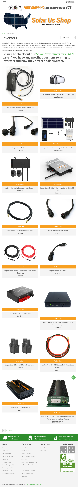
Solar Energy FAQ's (8, 465)
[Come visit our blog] (65, 451)
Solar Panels (25, 450)
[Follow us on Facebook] (62, 448)
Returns (5, 459)
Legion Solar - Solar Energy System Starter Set (58, 148)
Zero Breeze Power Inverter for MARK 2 (20, 108)
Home (4, 34)
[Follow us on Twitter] (65, 448)
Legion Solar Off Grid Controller (20, 313)
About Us (5, 450)
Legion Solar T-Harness (20, 148)
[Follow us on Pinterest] (69, 448)
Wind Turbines (26, 453)
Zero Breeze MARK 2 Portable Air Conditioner (58, 94)
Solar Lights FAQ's (8, 468)
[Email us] (73, 451)
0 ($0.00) (71, 2)
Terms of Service (7, 456)
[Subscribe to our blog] (69, 451)
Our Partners (6, 462)
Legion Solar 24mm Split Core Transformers (20, 365)
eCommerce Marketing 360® (35, 484)
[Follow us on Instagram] (62, 451)
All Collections (26, 448)
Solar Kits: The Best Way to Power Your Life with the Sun (29, 465)
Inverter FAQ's (7, 470)
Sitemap (24, 476)
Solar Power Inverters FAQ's (55, 54)
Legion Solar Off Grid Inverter (20, 407)
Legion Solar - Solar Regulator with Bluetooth (20, 188)
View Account (45, 448)
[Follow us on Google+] (73, 448)
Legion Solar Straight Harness (58, 230)
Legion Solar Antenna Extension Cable (20, 230)
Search (4, 448)
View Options (57, 90)
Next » (11, 431)
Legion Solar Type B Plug (57, 271)
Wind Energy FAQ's (8, 473)
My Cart (43, 450)
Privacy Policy (6, 453)
